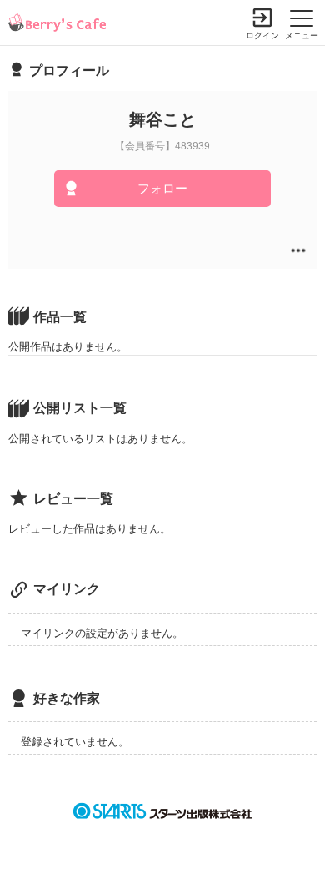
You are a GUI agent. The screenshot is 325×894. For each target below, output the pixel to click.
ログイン (262, 35)
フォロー (163, 188)
